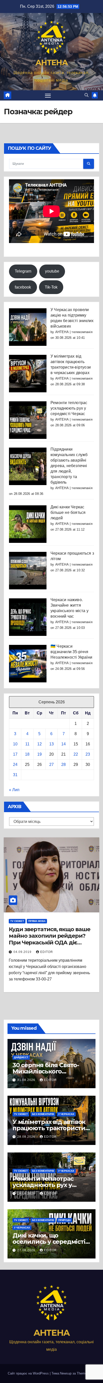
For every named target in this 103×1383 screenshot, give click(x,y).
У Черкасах (66, 1114)
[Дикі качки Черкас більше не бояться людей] (27, 524)
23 (88, 754)
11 (27, 744)
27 (51, 764)
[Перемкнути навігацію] (48, 95)
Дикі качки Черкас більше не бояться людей (68, 512)
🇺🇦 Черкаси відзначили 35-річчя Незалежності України (71, 651)
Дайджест (21, 1057)
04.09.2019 (23, 952)
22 (76, 754)
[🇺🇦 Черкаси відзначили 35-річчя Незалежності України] (27, 663)
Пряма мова (37, 921)
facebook (23, 287)
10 (15, 744)
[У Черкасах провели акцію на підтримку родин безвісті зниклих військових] (27, 327)
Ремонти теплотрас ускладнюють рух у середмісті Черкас (68, 408)
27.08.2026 (26, 1250)
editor (46, 952)
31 (15, 775)
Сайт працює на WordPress (29, 1373)
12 (39, 744)
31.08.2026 (26, 1080)
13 (51, 744)
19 (39, 754)
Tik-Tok (51, 287)
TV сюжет (17, 921)
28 (63, 764)
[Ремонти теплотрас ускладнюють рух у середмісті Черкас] (27, 420)
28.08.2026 (26, 1136)
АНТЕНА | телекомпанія (73, 332)
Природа (64, 1220)
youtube (52, 271)
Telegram (23, 271)
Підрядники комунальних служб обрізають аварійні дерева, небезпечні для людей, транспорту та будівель (69, 465)
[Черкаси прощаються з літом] (27, 570)
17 (15, 754)
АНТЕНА (52, 62)
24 (15, 764)
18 (27, 754)
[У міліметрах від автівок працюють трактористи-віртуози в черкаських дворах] (27, 373)
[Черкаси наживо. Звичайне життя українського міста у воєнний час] (27, 617)
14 (63, 744)
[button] (86, 95)
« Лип (14, 790)
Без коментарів (43, 1114)
